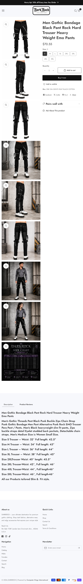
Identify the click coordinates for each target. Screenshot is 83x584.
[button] (62, 104)
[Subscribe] (79, 547)
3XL (74, 54)
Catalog (4, 550)
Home (45, 514)
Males (4, 553)
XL (60, 54)
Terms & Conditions (49, 528)
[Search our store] (76, 11)
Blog (3, 567)
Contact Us (46, 521)
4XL (46, 59)
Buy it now (62, 78)
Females (4, 557)
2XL (67, 54)
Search (45, 525)
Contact (4, 560)
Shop (44, 518)
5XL (53, 59)
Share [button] (74, 95)
